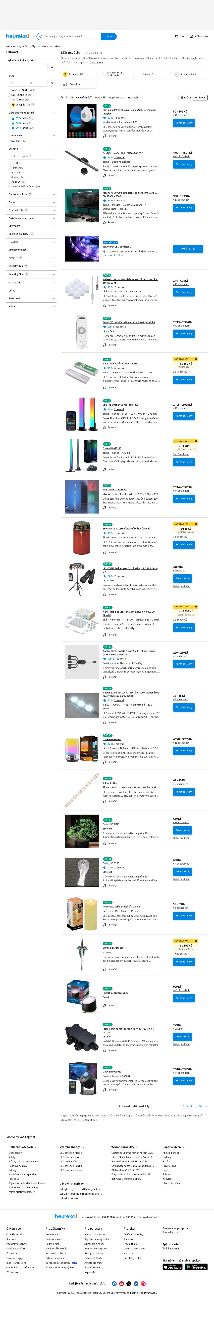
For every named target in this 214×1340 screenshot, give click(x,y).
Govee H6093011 (112, 1072)
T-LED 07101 (110, 783)
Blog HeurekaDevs (16, 1263)
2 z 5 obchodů (180, 372)
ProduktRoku (130, 1244)
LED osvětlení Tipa (69, 1161)
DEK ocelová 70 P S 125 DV (125, 1170)
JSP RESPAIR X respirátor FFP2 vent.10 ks (132, 1157)
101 (201, 1106)
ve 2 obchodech (181, 990)
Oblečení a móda (171, 1183)
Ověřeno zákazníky (133, 1234)
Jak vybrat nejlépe (72, 1184)
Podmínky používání (16, 1244)
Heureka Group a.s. (92, 1293)
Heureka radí (52, 1244)
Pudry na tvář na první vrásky (23, 1187)
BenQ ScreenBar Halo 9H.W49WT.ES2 (123, 153)
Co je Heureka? (14, 1234)
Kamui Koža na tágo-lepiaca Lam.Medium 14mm (132, 1166)
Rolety (12, 1157)
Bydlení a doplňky (27, 46)
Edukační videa (92, 1267)
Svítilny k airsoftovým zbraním (24, 1161)
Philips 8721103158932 (115, 993)
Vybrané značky (70, 1147)
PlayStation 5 (169, 1166)
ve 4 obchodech (181, 491)
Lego (165, 1170)
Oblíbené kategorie (21, 1147)
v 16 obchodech (181, 408)
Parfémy (167, 1157)
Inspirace (128, 1253)
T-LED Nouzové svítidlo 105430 (120, 363)
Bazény (167, 1161)
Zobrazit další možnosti (23, 186)
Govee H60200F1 (112, 739)
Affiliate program (93, 1263)
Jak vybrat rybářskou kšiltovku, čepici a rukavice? (81, 1189)
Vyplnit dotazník (171, 1248)
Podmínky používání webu (143, 1293)
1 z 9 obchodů (180, 537)
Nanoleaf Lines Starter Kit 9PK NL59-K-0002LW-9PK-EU (129, 613)
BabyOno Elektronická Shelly (126, 1179)
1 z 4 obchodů (180, 620)
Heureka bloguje (14, 1258)
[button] (27, 67)
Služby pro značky (93, 1253)
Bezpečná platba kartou (57, 1263)
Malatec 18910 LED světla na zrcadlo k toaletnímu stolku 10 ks (130, 281)
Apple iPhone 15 (171, 1153)
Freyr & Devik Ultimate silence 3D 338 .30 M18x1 (132, 1174)
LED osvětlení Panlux (71, 1166)
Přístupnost (12, 1272)
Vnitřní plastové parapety (22, 1192)
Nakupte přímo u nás (56, 1248)
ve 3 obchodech (181, 156)
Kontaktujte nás (171, 1232)
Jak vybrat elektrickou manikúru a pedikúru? (81, 1194)
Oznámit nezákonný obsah (20, 1267)
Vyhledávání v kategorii (21, 60)
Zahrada (167, 1174)
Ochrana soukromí (54, 1258)
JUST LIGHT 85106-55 (115, 489)
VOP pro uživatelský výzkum (60, 1267)
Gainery (12, 1170)
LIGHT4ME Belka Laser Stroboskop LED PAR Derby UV (130, 570)
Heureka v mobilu (54, 1239)
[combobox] (69, 36)
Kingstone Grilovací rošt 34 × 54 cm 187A (132, 1153)
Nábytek (167, 1179)
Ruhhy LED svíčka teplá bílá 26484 (121, 906)
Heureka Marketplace (95, 1248)
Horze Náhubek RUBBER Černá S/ (129, 1161)
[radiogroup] (31, 123)
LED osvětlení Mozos (71, 1153)
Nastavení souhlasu (55, 1253)
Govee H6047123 (112, 448)
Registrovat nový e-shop (97, 1239)
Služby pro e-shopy (94, 1244)
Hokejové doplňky (18, 1166)
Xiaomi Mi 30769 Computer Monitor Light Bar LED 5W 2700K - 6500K (130, 194)
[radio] (9, 118)
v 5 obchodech (180, 656)
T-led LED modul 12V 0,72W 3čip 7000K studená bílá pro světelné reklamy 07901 (131, 694)
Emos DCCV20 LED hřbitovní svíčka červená (126, 528)
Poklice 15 (14, 1179)
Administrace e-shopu (95, 1234)
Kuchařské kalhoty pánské (22, 1174)
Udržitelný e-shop (133, 1258)
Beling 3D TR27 (111, 824)
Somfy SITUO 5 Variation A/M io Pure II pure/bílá (129, 322)
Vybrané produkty (122, 1147)
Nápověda (89, 1272)
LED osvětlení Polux (70, 1157)
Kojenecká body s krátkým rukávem (27, 1183)
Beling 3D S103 (111, 863)
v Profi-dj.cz (179, 570)
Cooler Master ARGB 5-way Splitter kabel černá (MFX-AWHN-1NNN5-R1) (129, 652)
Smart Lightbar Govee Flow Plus (120, 405)
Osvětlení (42, 46)
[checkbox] (9, 90)
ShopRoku (129, 1239)
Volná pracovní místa (17, 1248)
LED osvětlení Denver (71, 1170)
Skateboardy (15, 1153)
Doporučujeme (172, 1147)
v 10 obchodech (181, 200)
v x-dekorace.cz (181, 822)
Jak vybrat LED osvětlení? (117, 247)
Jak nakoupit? (52, 1234)
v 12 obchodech (181, 284)
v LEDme (177, 1029)
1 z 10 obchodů (181, 454)
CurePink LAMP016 (113, 948)
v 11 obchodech (181, 115)
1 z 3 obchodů (180, 954)
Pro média (11, 1253)
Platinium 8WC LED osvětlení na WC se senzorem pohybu (129, 111)
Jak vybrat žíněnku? (70, 1198)
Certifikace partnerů (134, 1248)
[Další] (206, 1106)
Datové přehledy (93, 1258)
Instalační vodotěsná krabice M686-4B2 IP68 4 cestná (128, 1030)
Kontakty (11, 1239)
